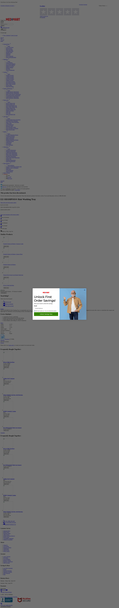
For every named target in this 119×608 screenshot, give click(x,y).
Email (35, 305)
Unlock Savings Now (46, 314)
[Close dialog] (84, 290)
